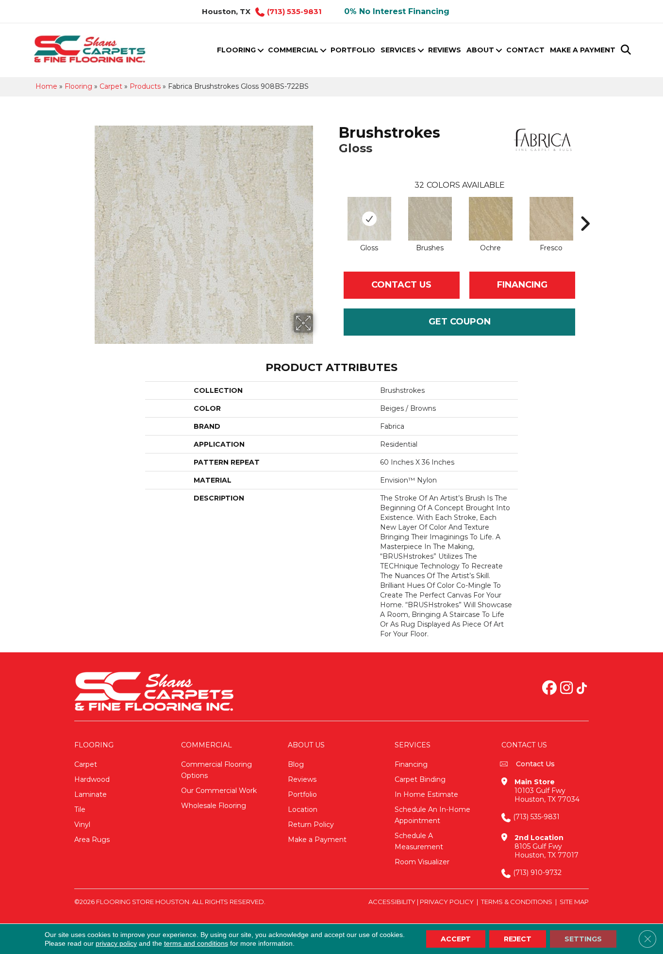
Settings (583, 939)
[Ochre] (490, 218)
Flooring (236, 50)
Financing (411, 764)
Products (145, 86)
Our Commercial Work (219, 790)
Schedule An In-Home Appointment (432, 815)
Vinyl (82, 824)
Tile (79, 809)
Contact (525, 50)
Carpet (110, 86)
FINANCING (522, 284)
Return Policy (311, 824)
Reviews (444, 50)
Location (302, 809)
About (480, 50)
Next (585, 209)
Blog (296, 764)
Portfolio (353, 50)
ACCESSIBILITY (391, 901)
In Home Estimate (426, 794)
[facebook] (549, 688)
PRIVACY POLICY (447, 901)
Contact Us (401, 284)
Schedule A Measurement (419, 841)
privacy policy (116, 943)
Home (46, 86)
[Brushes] (430, 218)
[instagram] (566, 688)
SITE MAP (574, 901)
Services (398, 50)
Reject (517, 939)
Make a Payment (582, 50)
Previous (334, 209)
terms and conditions (196, 943)
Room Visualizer (422, 861)
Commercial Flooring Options (216, 770)
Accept (456, 939)
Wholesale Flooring (213, 805)
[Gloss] (369, 218)
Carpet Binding (420, 779)
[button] (260, 50)
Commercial (293, 50)
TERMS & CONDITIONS (516, 901)
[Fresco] (551, 218)
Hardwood (92, 779)
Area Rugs (92, 839)
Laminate (90, 794)
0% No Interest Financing (396, 11)
